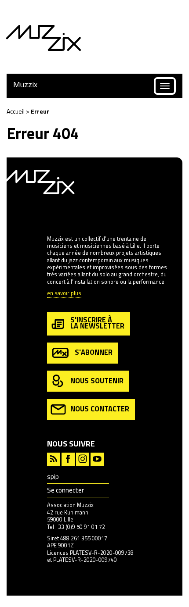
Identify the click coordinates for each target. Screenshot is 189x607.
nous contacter (99, 408)
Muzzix (25, 84)
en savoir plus (64, 293)
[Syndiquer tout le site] (53, 458)
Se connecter (65, 490)
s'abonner (94, 351)
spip (53, 476)
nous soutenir (97, 380)
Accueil (16, 111)
